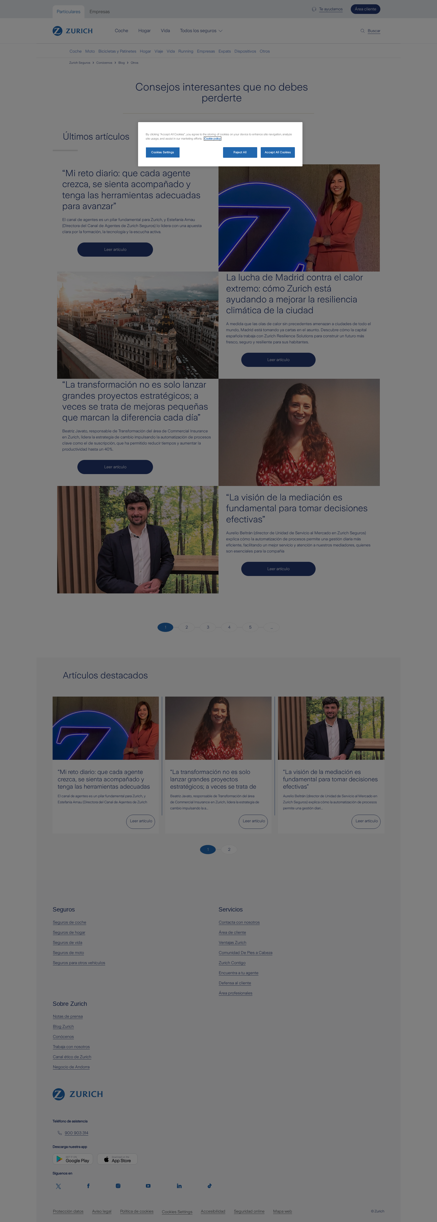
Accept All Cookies (278, 152)
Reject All (240, 152)
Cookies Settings (162, 152)
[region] (220, 144)
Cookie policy (212, 138)
